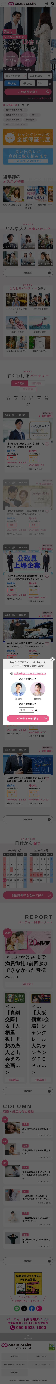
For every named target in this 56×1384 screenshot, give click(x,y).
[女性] (37, 689)
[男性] (18, 689)
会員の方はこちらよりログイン (30, 673)
